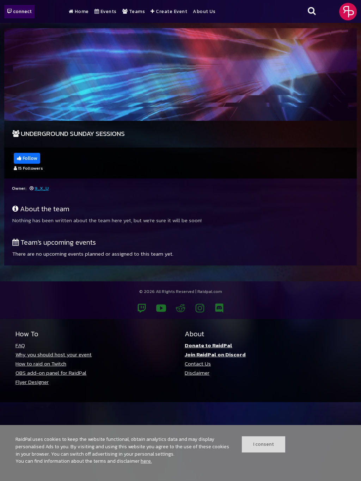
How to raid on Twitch (41, 364)
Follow (29, 158)
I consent (263, 444)
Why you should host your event (54, 354)
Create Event (171, 11)
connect (22, 11)
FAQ (20, 345)
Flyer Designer (32, 382)
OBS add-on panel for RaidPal (51, 373)
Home (81, 11)
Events (108, 11)
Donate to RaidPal (208, 345)
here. (146, 460)
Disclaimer (197, 373)
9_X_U (42, 188)
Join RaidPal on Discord (215, 354)
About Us (204, 11)
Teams (136, 11)
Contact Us (198, 364)
